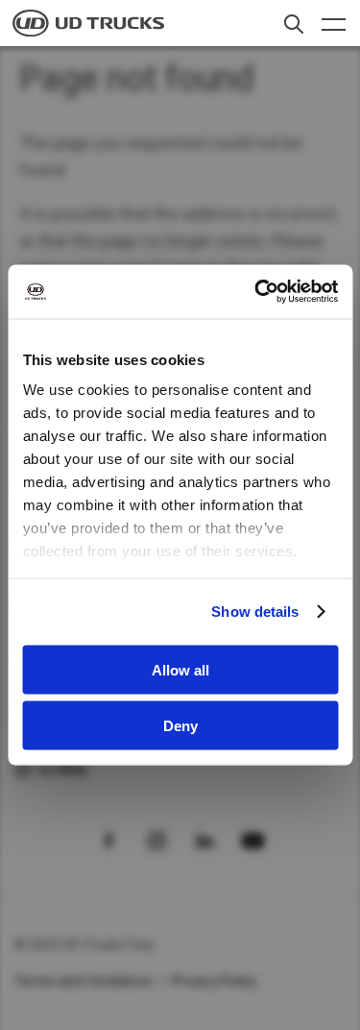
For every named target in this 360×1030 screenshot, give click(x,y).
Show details (255, 611)
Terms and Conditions (83, 981)
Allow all (180, 669)
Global (63, 769)
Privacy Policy (214, 981)
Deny (180, 726)
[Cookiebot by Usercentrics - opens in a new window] (256, 292)
